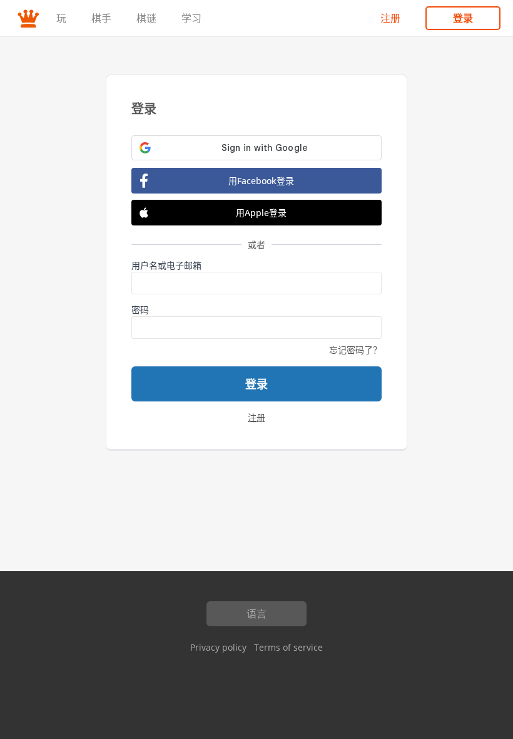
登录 (463, 18)
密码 (140, 310)
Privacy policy (218, 647)
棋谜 (146, 18)
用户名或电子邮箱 (166, 265)
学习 (191, 18)
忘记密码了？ (355, 350)
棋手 (101, 18)
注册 (390, 18)
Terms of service (288, 647)
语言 (256, 614)
